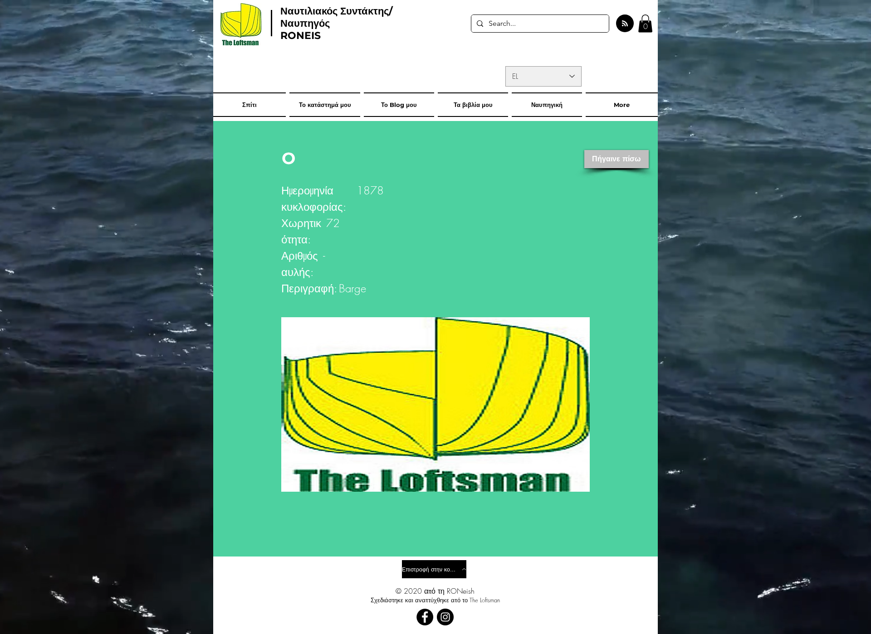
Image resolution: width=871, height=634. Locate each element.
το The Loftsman (481, 600)
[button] (645, 23)
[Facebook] (424, 617)
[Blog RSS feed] (625, 24)
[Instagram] (445, 617)
